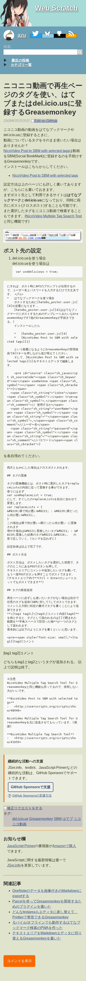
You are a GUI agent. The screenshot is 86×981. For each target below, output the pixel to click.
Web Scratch (56, 8)
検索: (7, 47)
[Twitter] (36, 36)
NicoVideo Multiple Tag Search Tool (54, 216)
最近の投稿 (20, 60)
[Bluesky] (48, 36)
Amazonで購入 (64, 846)
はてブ (67, 819)
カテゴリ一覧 (21, 65)
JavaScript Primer (21, 846)
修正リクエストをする (24, 808)
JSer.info (14, 865)
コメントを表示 (19, 961)
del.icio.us (20, 819)
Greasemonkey (41, 819)
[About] (11, 35)
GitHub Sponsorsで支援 (30, 787)
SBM (58, 819)
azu (22, 35)
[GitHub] (60, 36)
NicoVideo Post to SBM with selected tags (36, 151)
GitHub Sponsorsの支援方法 (30, 795)
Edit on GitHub (45, 121)
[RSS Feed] (71, 36)
